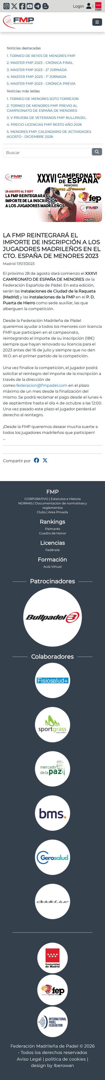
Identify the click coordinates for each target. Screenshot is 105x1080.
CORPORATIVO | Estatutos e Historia (52, 499)
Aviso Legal (29, 1059)
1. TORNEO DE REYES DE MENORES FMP (41, 56)
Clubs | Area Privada (52, 512)
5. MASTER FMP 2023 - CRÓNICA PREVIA (41, 83)
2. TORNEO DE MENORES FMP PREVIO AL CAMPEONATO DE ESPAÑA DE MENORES (42, 108)
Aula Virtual (52, 566)
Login (78, 6)
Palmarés (52, 529)
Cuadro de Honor (52, 533)
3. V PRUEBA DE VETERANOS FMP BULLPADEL (46, 118)
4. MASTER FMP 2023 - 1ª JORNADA (36, 77)
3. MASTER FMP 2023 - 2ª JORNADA (37, 70)
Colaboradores (52, 656)
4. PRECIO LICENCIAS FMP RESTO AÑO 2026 (44, 124)
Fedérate (52, 550)
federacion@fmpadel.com (41, 385)
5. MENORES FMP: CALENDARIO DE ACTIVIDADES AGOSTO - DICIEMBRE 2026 (49, 134)
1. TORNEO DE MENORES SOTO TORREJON (43, 99)
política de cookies (65, 1059)
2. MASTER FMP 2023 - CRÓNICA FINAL (40, 63)
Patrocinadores (52, 581)
